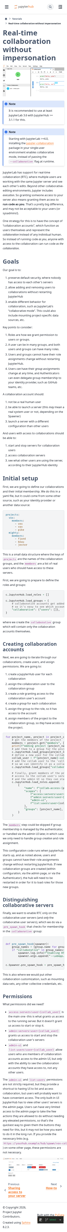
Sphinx (26, 1222)
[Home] (6, 19)
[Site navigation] (7, 7)
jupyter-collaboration (40, 143)
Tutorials (17, 18)
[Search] (50, 7)
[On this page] (60, 7)
